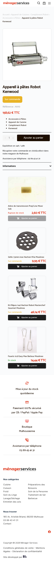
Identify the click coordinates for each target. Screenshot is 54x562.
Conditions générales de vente (18, 548)
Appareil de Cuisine (20, 14)
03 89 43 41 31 (34, 158)
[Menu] (49, 3)
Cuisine (6, 484)
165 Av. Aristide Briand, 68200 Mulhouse (23, 516)
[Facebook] (49, 531)
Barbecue (32, 498)
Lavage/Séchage (11, 498)
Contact (7, 523)
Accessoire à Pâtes (11, 18)
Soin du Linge (10, 495)
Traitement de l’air (37, 495)
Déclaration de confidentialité (27, 551)
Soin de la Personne (38, 491)
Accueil (6, 14)
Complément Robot (39, 14)
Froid (5, 491)
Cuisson (7, 488)
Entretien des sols (12, 501)
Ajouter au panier (33, 138)
